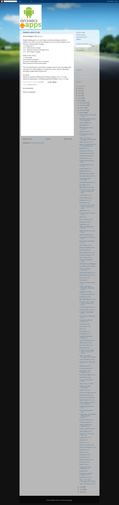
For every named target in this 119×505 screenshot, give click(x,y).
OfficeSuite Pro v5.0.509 (86, 153)
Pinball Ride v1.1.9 (84, 331)
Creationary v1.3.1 (84, 457)
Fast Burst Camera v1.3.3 (87, 294)
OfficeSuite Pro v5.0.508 (86, 173)
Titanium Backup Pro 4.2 (86, 155)
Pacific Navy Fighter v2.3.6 (87, 272)
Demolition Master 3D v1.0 (87, 176)
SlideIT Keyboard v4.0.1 (86, 459)
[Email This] (48, 82)
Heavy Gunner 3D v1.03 (86, 445)
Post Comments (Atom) (38, 143)
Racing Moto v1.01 (84, 454)
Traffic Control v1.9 (85, 250)
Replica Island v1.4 (85, 131)
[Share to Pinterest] (56, 82)
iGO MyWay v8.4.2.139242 (87, 266)
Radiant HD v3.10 (84, 462)
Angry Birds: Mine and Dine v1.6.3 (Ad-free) (87, 119)
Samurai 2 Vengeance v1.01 (87, 447)
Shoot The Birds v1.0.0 (86, 219)
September (83, 110)
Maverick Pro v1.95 (85, 222)
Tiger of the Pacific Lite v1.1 (87, 484)
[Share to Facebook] (54, 82)
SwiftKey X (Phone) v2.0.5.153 (85, 269)
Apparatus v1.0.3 (84, 224)
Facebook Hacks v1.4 (85, 422)
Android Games (32, 84)
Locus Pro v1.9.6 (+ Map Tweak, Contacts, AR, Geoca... (86, 351)
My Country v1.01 (84, 324)
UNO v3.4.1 (82, 217)
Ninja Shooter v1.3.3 (85, 245)
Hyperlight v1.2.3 (84, 450)
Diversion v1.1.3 (84, 442)
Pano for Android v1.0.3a (86, 340)
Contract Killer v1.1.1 (85, 195)
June (81, 489)
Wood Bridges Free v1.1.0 (87, 252)
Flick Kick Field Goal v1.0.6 (87, 307)
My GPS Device (80, 35)
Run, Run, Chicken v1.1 (86, 345)
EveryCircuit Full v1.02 (86, 151)
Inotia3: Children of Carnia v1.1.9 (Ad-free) (87, 403)
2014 (80, 93)
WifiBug (78, 39)
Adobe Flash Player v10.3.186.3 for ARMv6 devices (86, 288)
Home (47, 139)
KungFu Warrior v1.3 (85, 168)
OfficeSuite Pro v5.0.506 (86, 187)
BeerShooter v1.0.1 (85, 200)
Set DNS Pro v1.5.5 (85, 297)
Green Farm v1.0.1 (85, 390)
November (83, 105)
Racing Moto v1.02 (84, 377)
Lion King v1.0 (83, 280)
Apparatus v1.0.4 (84, 210)
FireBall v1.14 (83, 440)
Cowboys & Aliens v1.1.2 (86, 234)
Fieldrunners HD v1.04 (86, 395)
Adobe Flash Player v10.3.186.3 (85, 386)
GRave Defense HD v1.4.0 (87, 275)
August (82, 112)
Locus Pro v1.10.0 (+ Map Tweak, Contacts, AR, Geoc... (87, 206)
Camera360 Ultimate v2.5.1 (87, 182)
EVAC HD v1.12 (84, 464)
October (82, 108)
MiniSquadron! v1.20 (85, 477)
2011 (79, 100)
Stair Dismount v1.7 (85, 366)
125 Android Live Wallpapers (87, 264)
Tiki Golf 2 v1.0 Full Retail (86, 397)
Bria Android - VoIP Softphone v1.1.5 (85, 371)
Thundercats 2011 (81, 37)
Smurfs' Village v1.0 (85, 122)
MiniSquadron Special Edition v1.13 (85, 474)
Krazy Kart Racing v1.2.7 (86, 420)
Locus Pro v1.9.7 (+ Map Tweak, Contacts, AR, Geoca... (86, 303)
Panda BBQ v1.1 (84, 125)
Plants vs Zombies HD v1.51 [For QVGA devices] (87, 145)
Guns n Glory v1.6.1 (85, 257)
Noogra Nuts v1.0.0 (85, 437)
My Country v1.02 (84, 277)
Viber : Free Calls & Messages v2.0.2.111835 (87, 356)
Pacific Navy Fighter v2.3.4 (87, 375)
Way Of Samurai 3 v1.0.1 (86, 400)
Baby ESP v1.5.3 (84, 148)
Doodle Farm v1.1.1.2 (85, 158)
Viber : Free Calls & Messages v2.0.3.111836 (87, 138)
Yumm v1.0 (82, 329)
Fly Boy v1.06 (83, 471)
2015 (80, 91)
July (81, 487)
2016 (80, 88)
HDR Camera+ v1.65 (85, 342)
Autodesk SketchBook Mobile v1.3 (85, 337)
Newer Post (27, 139)
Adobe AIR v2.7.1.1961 (86, 383)
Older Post (68, 139)
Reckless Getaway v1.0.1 (86, 255)
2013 (80, 95)
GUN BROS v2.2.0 (84, 171)
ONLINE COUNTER (87, 73)
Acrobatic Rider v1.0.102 (86, 309)
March (82, 492)
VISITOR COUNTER (87, 77)
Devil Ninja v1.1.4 (84, 202)
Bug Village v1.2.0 (84, 185)
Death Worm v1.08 (84, 326)
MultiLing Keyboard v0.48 (86, 247)
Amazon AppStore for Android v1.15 (85, 425)
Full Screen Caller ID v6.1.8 (87, 392)
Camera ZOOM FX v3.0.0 (87, 428)
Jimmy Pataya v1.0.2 (85, 431)
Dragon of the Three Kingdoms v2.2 (85, 467)
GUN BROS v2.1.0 (84, 334)
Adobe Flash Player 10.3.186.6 (85, 179)
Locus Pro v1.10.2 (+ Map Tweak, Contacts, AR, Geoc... (87, 191)
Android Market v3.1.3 (85, 197)
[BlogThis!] (50, 82)
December (83, 103)
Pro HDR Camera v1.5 (86, 368)
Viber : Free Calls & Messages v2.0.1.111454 (87, 480)
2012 (80, 98)
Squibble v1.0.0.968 (85, 292)
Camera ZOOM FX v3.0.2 (87, 359)
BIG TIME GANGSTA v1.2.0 (87, 299)
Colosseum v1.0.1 (84, 347)
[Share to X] (52, 82)
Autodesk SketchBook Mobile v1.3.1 (85, 320)
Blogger (70, 500)
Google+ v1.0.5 (83, 452)
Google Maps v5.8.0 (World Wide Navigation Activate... (87, 416)
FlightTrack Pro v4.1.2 (85, 142)
